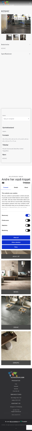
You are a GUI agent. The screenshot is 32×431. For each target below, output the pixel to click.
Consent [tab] (5, 187)
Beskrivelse (5, 44)
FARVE (4, 115)
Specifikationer (6, 54)
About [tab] (26, 187)
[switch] (26, 220)
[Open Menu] (30, 3)
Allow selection (16, 242)
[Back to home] (7, 3)
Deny (16, 247)
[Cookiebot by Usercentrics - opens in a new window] (23, 183)
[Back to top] (16, 428)
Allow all (16, 237)
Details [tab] (16, 187)
